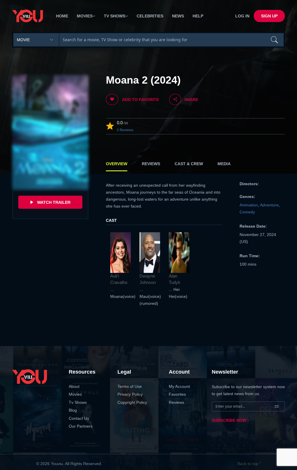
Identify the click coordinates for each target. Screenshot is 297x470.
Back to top (248, 463)
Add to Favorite (140, 99)
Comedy (247, 212)
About (74, 386)
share (191, 99)
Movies (75, 394)
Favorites (177, 394)
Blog (73, 410)
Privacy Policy (130, 394)
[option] (120, 266)
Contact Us (79, 418)
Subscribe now (229, 420)
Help (198, 16)
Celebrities (150, 16)
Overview (116, 163)
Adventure (269, 205)
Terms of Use (129, 386)
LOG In (242, 16)
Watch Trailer (53, 202)
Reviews (151, 163)
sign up (269, 16)
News (178, 16)
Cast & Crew (189, 163)
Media (224, 163)
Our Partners (81, 426)
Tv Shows (78, 402)
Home (62, 16)
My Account (179, 386)
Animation (249, 205)
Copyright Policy (132, 402)
